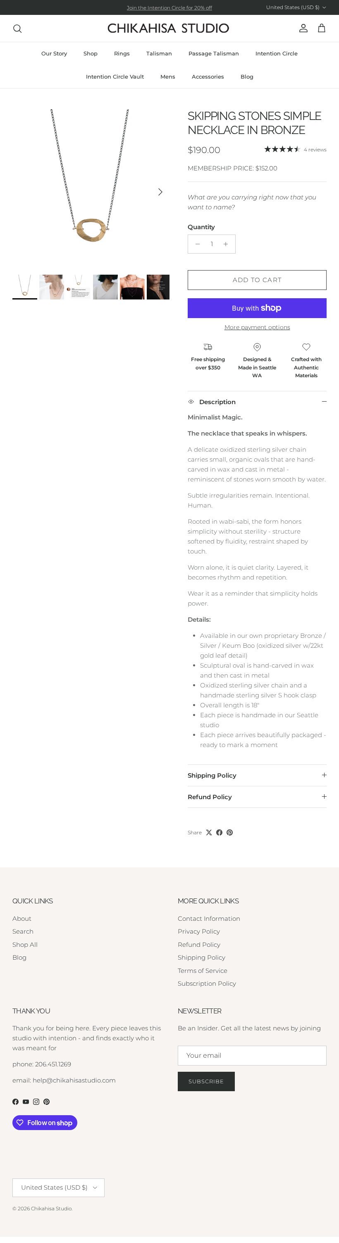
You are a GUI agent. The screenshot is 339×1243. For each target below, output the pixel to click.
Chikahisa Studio (51, 1208)
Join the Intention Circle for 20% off (169, 7)
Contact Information (209, 918)
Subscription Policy (207, 983)
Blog (247, 76)
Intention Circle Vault (115, 76)
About (21, 918)
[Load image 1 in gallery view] (91, 187)
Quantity (201, 227)
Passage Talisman (214, 53)
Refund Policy (210, 797)
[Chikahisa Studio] (169, 28)
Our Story (54, 53)
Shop (91, 53)
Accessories (208, 76)
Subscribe (206, 1081)
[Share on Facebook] (219, 832)
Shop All (25, 944)
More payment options (257, 327)
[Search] (17, 29)
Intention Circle (276, 53)
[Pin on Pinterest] (230, 832)
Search (22, 931)
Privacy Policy (199, 931)
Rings (122, 53)
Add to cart (257, 280)
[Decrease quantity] (195, 244)
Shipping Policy (212, 775)
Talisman (159, 53)
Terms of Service (202, 971)
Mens (167, 76)
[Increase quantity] (228, 244)
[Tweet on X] (209, 832)
